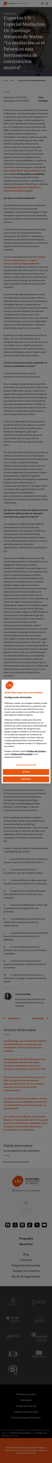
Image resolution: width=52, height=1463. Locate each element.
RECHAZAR (26, 779)
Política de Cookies (36, 751)
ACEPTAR (26, 772)
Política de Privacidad (22, 754)
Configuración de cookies (26, 765)
